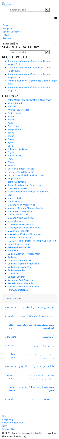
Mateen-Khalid (15, 201)
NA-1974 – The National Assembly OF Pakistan (32, 240)
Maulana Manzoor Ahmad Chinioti (25, 208)
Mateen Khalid (15, 198)
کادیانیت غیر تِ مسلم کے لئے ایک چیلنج (36, 366)
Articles (6, 38)
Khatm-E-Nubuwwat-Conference (25, 185)
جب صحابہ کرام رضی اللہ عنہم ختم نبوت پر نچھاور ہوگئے (35, 377)
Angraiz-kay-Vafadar (18, 109)
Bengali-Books (15, 129)
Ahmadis (12, 106)
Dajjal (10, 145)
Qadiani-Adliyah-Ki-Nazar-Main (24, 253)
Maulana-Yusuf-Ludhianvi (21, 217)
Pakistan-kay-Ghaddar (19, 247)
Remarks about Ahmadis (20, 283)
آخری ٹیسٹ (48, 336)
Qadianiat (12, 257)
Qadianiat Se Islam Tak (19, 260)
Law (10, 195)
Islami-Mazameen (17, 181)
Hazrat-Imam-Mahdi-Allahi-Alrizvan (26, 175)
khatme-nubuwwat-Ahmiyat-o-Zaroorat (28, 191)
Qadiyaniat (13, 273)
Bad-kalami (13, 126)
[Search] (47, 10)
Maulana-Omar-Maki (18, 214)
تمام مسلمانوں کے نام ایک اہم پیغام (37, 316)
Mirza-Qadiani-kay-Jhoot (21, 224)
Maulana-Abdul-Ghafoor (20, 211)
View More (10, 307)
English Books (15, 155)
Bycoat (11, 142)
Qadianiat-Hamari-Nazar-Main (23, 263)
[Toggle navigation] (55, 17)
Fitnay (11, 162)
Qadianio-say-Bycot (18, 270)
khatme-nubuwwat (17, 188)
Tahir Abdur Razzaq (18, 289)
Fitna (4, 426)
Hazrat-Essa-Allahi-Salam (21, 172)
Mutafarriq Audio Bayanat (21, 237)
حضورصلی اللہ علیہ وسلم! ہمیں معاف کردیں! (35, 389)
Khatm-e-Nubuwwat (12, 422)
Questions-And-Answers (20, 280)
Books (5, 25)
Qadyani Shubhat (16, 276)
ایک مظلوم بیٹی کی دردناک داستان (38, 307)
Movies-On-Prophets (18, 231)
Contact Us (8, 429)
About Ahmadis (15, 103)
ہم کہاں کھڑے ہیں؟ (43, 345)
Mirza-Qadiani (15, 221)
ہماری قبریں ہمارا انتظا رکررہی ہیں (39, 356)
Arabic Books (14, 113)
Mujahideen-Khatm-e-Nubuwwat (24, 234)
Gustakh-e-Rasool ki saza (21, 168)
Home (5, 416)
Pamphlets (8, 28)
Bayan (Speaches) (11, 31)
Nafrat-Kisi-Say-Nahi (18, 244)
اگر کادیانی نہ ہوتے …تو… (42, 399)
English (11, 152)
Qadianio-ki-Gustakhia (19, 267)
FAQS (10, 158)
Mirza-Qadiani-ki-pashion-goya (24, 227)
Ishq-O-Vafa (14, 178)
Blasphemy (7, 419)
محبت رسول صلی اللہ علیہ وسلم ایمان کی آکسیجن (35, 326)
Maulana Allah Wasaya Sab (21, 204)
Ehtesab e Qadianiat (18, 149)
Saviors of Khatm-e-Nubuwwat (24, 286)
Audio (11, 122)
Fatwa (5, 35)
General (12, 165)
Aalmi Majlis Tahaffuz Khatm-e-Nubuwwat (29, 100)
